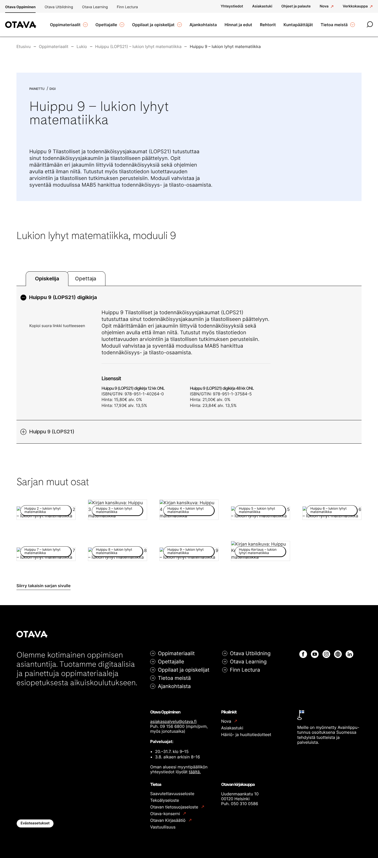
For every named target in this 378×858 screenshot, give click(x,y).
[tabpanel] (189, 365)
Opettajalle (171, 662)
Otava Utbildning (58, 7)
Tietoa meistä (174, 678)
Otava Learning (95, 7)
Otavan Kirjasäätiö (168, 820)
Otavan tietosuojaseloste (174, 807)
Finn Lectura (127, 7)
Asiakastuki (232, 727)
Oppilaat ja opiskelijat (183, 670)
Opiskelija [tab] (47, 278)
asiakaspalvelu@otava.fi (173, 721)
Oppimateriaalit (176, 653)
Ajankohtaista (174, 686)
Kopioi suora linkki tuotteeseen (57, 325)
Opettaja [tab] (85, 278)
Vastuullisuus (163, 827)
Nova (226, 721)
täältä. (195, 771)
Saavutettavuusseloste (172, 793)
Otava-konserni (165, 813)
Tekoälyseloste (164, 800)
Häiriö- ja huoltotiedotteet (246, 734)
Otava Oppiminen (20, 7)
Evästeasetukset (35, 823)
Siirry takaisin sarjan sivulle (43, 585)
